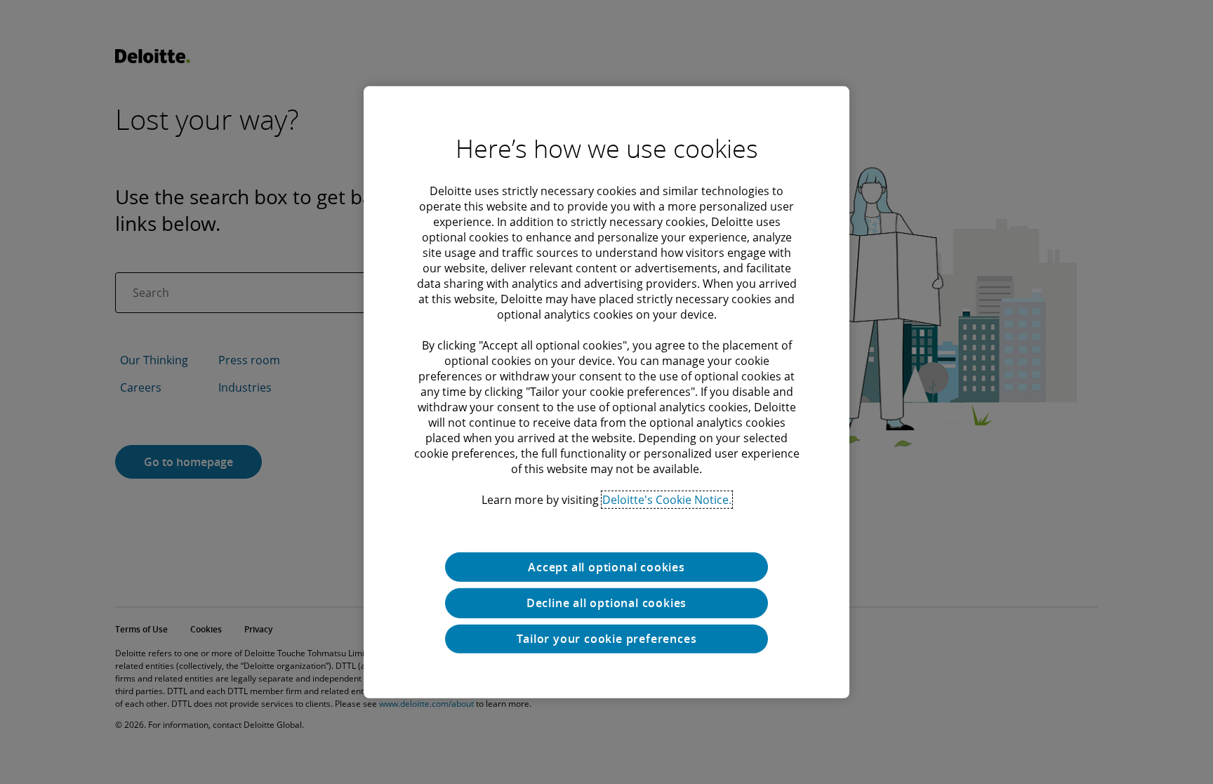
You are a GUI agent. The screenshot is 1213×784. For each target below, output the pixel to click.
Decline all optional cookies (606, 603)
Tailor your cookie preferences (607, 638)
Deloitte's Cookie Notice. (666, 499)
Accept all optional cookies (606, 566)
